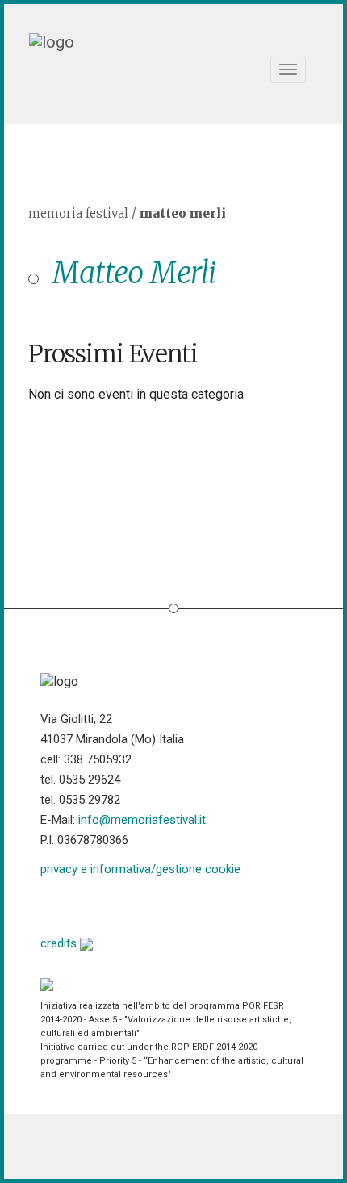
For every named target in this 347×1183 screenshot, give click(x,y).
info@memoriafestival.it (142, 820)
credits (60, 943)
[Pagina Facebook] (52, 904)
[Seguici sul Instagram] (176, 904)
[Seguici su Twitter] (94, 904)
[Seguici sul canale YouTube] (135, 904)
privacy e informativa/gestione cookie (140, 869)
